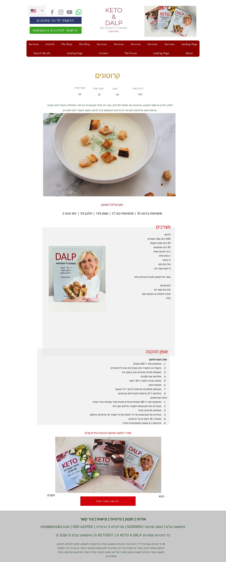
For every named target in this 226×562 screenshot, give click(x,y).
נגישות (101, 519)
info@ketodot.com (55, 527)
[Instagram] (60, 12)
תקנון (129, 519)
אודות (141, 519)
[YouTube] (69, 12)
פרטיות (115, 519)
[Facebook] (52, 12)
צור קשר (87, 519)
